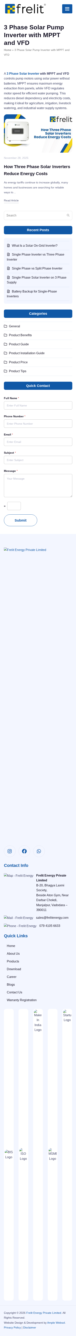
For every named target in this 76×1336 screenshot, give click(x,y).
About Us (13, 953)
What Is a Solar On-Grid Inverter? (34, 245)
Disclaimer (29, 1327)
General (14, 326)
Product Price (18, 362)
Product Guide (19, 344)
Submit (21, 520)
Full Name (11, 398)
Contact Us (14, 992)
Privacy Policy (12, 1327)
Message (11, 470)
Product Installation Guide (27, 353)
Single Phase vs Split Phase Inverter (37, 268)
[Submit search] (68, 215)
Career (11, 976)
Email (8, 434)
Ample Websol (56, 1322)
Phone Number (14, 416)
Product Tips (17, 371)
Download (14, 969)
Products (13, 961)
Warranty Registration (22, 1000)
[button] (67, 8)
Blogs (11, 984)
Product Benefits (20, 335)
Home (7, 49)
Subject (10, 452)
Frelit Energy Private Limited (43, 1312)
